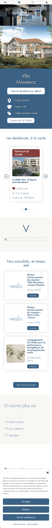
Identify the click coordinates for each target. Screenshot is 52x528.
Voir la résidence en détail (26, 91)
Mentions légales (32, 524)
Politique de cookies (19, 524)
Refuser (26, 509)
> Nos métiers (14, 428)
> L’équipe (11, 435)
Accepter (26, 501)
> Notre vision (14, 422)
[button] (47, 472)
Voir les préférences (26, 517)
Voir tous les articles (26, 384)
